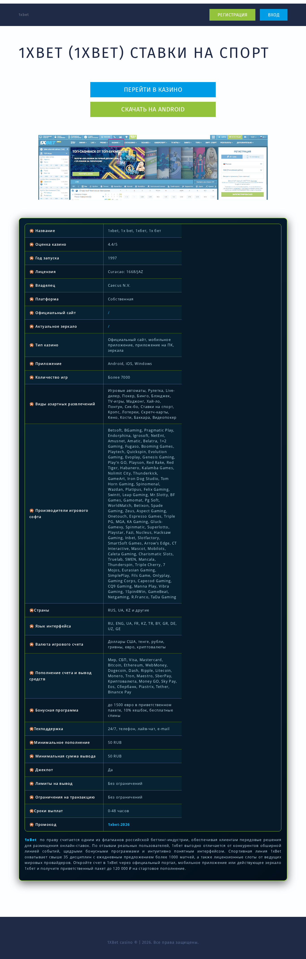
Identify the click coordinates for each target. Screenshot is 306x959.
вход (273, 14)
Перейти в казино (153, 89)
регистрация (232, 14)
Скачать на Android (153, 109)
